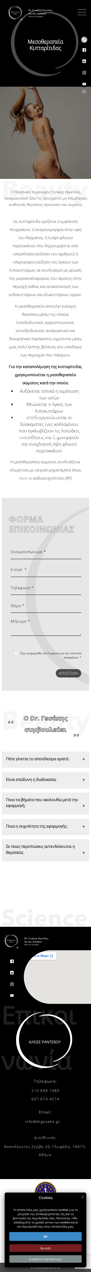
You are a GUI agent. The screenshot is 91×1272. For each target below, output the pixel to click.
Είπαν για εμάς (21, 468)
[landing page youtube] (84, 81)
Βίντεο (13, 458)
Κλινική (14, 448)
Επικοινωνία (19, 488)
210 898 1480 (46, 1090)
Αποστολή (68, 673)
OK (45, 1236)
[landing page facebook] (84, 46)
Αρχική (14, 397)
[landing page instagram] (84, 69)
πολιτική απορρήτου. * (72, 655)
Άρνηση (45, 1248)
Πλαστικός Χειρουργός (29, 407)
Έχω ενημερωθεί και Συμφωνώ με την (50, 655)
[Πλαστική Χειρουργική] (54, 417)
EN (84, 91)
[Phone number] (84, 39)
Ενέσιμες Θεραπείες (27, 427)
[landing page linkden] (84, 58)
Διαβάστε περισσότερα (45, 1259)
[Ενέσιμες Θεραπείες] (50, 427)
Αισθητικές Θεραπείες (29, 437)
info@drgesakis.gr (42, 1121)
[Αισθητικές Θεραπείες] (54, 438)
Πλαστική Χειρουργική (29, 417)
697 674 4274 (46, 1099)
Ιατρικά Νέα (18, 478)
